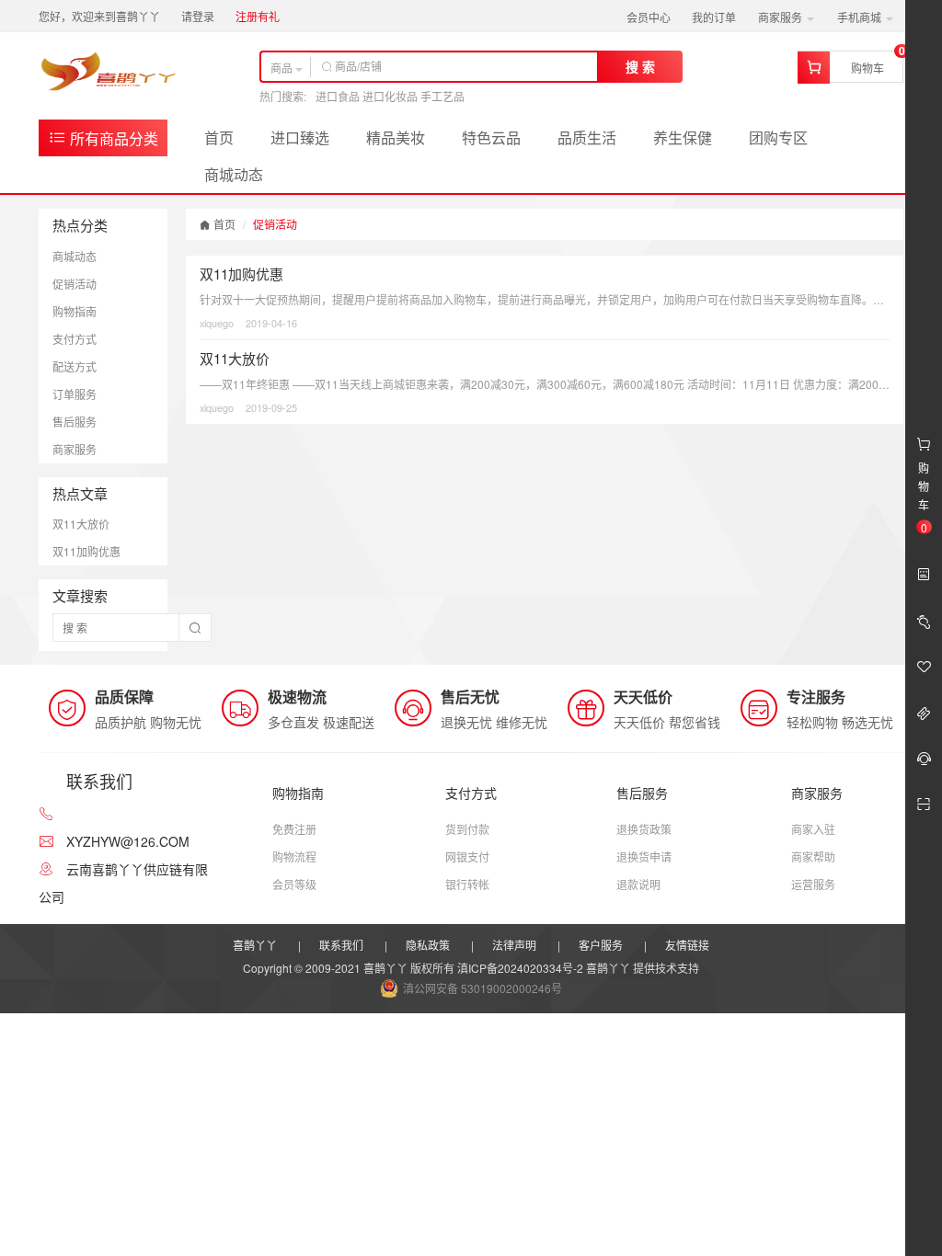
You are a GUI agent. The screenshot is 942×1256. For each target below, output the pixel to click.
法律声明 (514, 945)
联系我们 (341, 945)
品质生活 (586, 137)
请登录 (197, 16)
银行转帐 (467, 884)
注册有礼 (258, 16)
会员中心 (648, 17)
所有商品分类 (112, 138)
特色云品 (491, 137)
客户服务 (601, 945)
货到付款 (467, 829)
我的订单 (714, 17)
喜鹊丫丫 (255, 945)
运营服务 (813, 884)
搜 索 (640, 66)
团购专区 (778, 137)
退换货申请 (644, 856)
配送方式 (74, 366)
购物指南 (74, 311)
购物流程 (294, 856)
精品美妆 (395, 137)
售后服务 (74, 421)
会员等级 (294, 884)
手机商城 (860, 17)
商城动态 (233, 174)
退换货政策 (644, 829)
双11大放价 (80, 523)
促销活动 (74, 283)
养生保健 (682, 137)
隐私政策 (428, 945)
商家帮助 (813, 856)
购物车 (867, 67)
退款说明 (638, 884)
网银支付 (467, 856)
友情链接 (687, 945)
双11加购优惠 (86, 551)
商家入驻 (813, 829)
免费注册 (294, 829)
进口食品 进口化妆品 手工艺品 (390, 96)
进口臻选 (299, 137)
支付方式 (74, 339)
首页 (219, 137)
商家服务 (781, 17)
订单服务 (74, 394)
